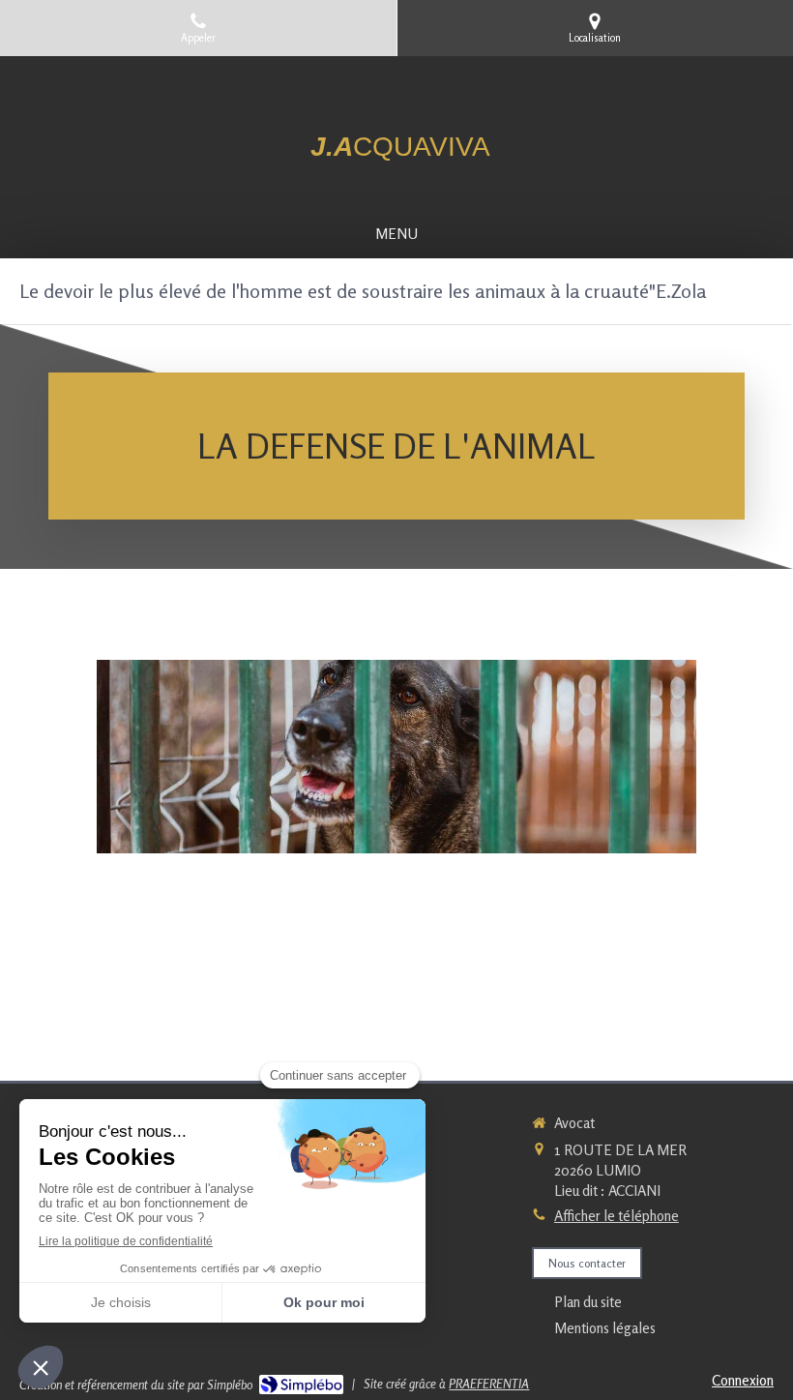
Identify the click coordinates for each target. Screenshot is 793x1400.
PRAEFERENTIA (489, 1383)
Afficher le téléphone (616, 1215)
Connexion (743, 1380)
